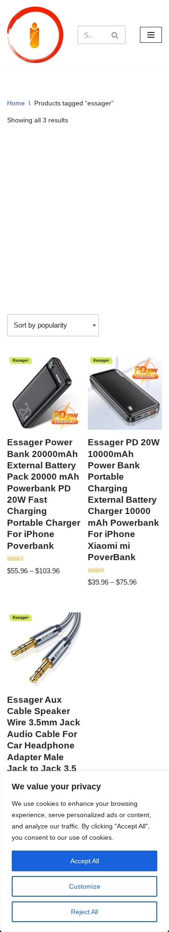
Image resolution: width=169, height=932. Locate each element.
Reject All (84, 912)
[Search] (115, 34)
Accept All (84, 861)
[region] (84, 851)
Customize (84, 886)
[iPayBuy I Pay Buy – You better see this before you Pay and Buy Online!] (35, 35)
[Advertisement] (84, 220)
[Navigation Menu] (151, 35)
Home (16, 103)
